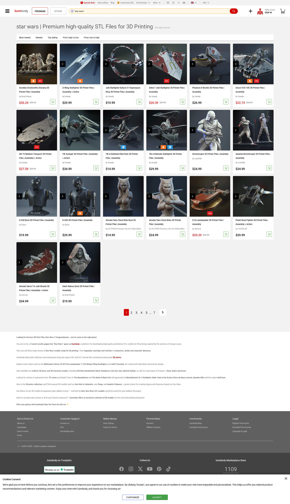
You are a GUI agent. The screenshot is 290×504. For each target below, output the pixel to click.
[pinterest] (159, 469)
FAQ (62, 427)
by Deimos (196, 229)
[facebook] (168, 2)
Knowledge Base (67, 431)
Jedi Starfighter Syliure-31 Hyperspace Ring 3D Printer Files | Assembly (123, 90)
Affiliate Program (153, 427)
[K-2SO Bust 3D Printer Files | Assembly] (36, 196)
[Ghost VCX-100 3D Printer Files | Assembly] (253, 64)
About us (21, 423)
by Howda (66, 96)
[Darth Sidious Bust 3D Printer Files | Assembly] (80, 262)
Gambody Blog (195, 423)
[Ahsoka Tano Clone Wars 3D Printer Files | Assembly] (166, 196)
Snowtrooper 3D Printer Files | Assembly (210, 154)
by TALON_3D (241, 229)
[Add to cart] (52, 101)
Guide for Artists (110, 427)
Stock (58, 11)
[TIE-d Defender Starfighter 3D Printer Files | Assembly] (166, 130)
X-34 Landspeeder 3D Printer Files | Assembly (208, 222)
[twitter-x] (140, 469)
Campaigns (22, 427)
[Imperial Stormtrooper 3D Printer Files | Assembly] (253, 130)
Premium (40, 11)
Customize (132, 497)
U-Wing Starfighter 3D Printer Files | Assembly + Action (78, 90)
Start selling (103, 3)
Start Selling (108, 423)
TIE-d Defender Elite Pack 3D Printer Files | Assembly (122, 156)
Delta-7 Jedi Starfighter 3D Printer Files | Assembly (167, 90)
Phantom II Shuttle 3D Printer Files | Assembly (208, 90)
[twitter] (178, 2)
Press (19, 435)
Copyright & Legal (239, 431)
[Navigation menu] (7, 11)
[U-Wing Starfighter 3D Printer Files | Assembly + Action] (80, 64)
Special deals (89, 3)
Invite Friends (22, 431)
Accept (157, 497)
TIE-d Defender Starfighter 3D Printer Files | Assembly (165, 156)
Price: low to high (92, 37)
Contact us (64, 423)
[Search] (234, 11)
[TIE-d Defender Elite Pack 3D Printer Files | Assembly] (123, 130)
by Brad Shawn (25, 96)
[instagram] (173, 2)
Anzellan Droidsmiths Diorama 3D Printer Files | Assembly (34, 90)
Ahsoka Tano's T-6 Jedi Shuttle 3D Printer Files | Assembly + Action (34, 288)
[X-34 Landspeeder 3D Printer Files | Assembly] (210, 196)
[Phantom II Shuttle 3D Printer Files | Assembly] (210, 64)
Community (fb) (127, 3)
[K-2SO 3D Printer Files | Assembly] (80, 196)
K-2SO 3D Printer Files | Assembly (77, 220)
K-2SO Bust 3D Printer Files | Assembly (36, 220)
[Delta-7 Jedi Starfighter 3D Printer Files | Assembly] (166, 64)
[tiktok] (168, 469)
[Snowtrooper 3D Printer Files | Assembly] (210, 130)
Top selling (53, 37)
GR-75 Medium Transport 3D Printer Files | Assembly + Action (35, 156)
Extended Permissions (241, 427)
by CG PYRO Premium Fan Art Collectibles (123, 229)
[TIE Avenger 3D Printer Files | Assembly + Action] (80, 130)
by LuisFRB (197, 158)
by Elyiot (22, 225)
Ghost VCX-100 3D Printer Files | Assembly (250, 90)
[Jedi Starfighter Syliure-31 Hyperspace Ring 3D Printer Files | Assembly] (123, 64)
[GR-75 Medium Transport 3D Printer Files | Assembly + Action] (36, 130)
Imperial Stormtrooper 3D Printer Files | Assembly (253, 156)
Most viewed (24, 37)
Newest (39, 37)
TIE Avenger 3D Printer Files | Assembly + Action (80, 156)
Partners (150, 423)
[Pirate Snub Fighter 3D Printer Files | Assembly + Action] (253, 196)
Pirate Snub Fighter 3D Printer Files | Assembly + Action (252, 222)
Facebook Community (198, 427)
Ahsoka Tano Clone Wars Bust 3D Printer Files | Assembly (121, 222)
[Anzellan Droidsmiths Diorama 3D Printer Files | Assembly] (36, 64)
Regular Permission (240, 423)
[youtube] (184, 2)
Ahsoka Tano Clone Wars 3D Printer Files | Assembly (165, 222)
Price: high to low (71, 37)
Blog (112, 3)
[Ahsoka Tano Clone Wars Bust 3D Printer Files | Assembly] (123, 196)
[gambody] (21, 11)
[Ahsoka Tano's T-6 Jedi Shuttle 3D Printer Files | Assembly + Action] (36, 262)
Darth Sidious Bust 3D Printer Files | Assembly (78, 288)
